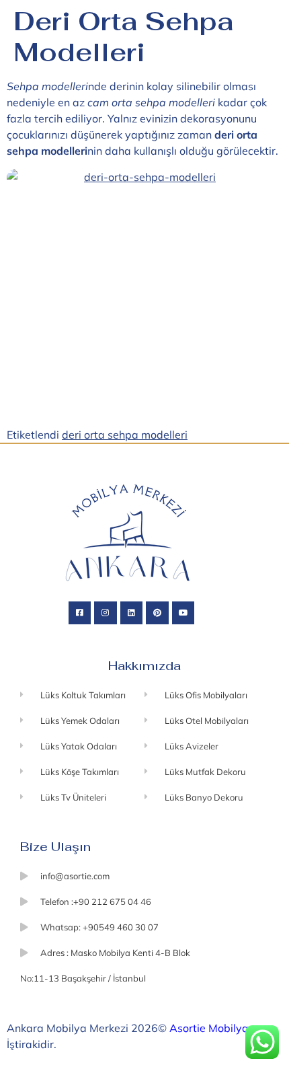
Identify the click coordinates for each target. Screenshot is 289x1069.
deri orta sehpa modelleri (125, 434)
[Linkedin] (131, 612)
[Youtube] (183, 612)
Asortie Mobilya (209, 1028)
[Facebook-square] (80, 612)
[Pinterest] (157, 612)
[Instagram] (105, 612)
